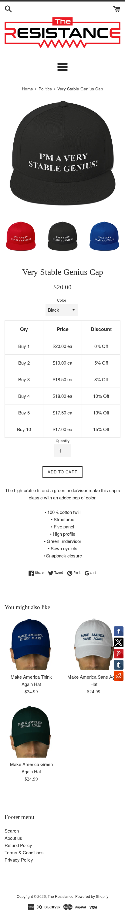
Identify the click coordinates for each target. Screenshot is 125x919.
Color (61, 300)
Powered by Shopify (91, 896)
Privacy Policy (19, 859)
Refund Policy (18, 845)
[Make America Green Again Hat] (31, 731)
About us (13, 838)
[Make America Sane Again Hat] (93, 643)
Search (12, 830)
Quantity (62, 440)
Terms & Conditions (24, 852)
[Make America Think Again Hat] (31, 643)
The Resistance (60, 896)
